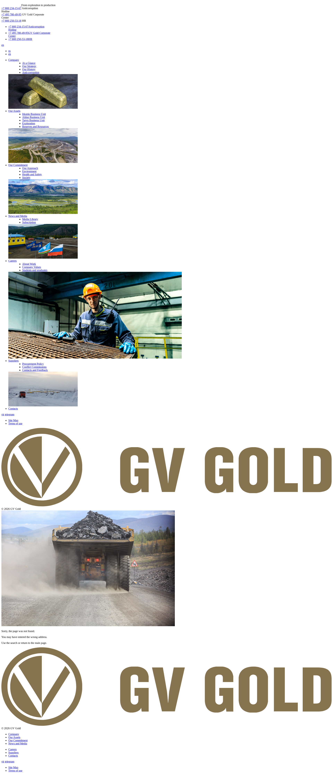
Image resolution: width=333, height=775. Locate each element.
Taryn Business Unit (33, 120)
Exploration (28, 123)
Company (13, 59)
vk (2, 414)
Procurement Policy (33, 363)
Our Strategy (29, 66)
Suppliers (13, 360)
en (2, 45)
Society (26, 177)
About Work (29, 263)
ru (9, 50)
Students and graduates (34, 270)
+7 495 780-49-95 (11, 14)
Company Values (31, 267)
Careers (12, 260)
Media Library (30, 219)
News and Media (17, 216)
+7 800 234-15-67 (11, 8)
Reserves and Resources (35, 126)
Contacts (13, 408)
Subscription (29, 222)
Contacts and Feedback (35, 370)
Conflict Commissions (34, 366)
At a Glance (28, 63)
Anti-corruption (30, 72)
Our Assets (14, 110)
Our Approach (30, 168)
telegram (9, 414)
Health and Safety (32, 174)
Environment (29, 171)
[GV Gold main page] (11, 5)
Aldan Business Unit (33, 117)
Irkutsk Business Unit (34, 114)
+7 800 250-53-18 (11, 20)
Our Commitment (18, 165)
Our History (28, 69)
